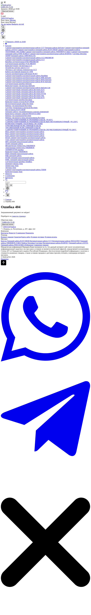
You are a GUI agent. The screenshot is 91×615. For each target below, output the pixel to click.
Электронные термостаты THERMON (19, 148)
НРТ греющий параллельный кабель (19, 142)
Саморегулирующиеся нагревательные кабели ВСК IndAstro (28, 82)
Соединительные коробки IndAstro (18, 84)
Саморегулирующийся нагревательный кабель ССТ (25, 60)
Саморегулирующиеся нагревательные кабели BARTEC (50, 54)
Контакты (9, 178)
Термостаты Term (11, 166)
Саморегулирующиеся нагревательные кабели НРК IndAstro (28, 78)
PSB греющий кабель (13, 156)
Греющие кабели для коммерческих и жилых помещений (27, 112)
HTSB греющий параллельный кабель (19, 158)
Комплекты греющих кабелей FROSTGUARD (23, 114)
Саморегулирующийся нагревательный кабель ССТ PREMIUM (29, 58)
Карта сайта (25, 237)
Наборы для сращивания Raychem (18, 116)
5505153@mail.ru (7, 18)
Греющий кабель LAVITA (78, 243)
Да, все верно (6, 24)
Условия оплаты (51, 237)
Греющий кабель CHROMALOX (23, 56)
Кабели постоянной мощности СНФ (19, 72)
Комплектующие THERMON (16, 152)
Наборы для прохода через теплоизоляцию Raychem (25, 118)
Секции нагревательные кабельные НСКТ (21, 74)
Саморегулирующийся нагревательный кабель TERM (25, 170)
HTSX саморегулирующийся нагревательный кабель (25, 138)
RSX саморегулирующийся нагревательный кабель (24, 134)
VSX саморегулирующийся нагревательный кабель (24, 140)
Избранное (29, 245)
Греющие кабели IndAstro (54, 48)
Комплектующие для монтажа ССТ (18, 66)
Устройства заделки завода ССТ (17, 68)
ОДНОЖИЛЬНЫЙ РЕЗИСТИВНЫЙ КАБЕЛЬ (23, 126)
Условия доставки (37, 237)
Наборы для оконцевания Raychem (18, 106)
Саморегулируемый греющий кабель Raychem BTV (25, 92)
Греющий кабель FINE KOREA (13, 245)
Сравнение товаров (41, 245)
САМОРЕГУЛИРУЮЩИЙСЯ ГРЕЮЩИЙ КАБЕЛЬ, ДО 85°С (29, 120)
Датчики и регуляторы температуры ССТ (21, 70)
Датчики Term (10, 168)
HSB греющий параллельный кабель (19, 154)
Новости (8, 174)
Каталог (8, 46)
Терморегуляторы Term (14, 164)
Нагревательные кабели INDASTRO (66, 241)
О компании (10, 176)
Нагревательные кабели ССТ (41, 241)
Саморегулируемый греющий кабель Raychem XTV (25, 90)
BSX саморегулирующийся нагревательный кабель (24, 132)
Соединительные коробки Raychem (18, 100)
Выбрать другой (18, 24)
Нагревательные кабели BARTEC (55, 243)
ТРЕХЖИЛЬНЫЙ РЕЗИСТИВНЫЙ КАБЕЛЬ (22, 128)
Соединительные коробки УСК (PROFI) (20, 64)
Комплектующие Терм (13, 172)
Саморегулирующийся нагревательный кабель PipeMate (26, 76)
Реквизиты (30, 233)
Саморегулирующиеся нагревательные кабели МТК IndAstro (28, 80)
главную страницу (19, 216)
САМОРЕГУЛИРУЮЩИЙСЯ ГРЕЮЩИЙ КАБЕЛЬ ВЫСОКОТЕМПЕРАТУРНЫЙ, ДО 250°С (41, 122)
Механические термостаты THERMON (20, 146)
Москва (13, 20)
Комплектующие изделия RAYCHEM (19, 102)
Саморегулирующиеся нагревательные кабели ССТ (24, 48)
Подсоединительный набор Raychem (19, 104)
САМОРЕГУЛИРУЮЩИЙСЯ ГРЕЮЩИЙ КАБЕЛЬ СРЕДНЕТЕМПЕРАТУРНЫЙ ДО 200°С (40, 130)
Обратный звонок (7, 11)
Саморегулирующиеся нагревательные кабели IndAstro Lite (27, 88)
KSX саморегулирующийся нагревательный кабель (24, 136)
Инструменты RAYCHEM (15, 110)
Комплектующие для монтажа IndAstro (20, 86)
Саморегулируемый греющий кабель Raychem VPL (24, 96)
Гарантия (17, 237)
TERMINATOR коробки (14, 150)
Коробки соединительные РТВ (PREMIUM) (22, 62)
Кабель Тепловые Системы (32, 243)
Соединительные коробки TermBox (18, 162)
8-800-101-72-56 (7, 7)
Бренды (4, 241)
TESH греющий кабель (14, 144)
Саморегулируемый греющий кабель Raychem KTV (25, 98)
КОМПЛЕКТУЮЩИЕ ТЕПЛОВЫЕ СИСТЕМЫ (24, 124)
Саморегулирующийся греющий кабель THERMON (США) (48, 52)
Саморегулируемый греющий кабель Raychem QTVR (25, 94)
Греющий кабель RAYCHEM (18, 241)
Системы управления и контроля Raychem (21, 108)
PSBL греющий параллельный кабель (19, 160)
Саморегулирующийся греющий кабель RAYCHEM (37, 50)
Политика (4, 259)
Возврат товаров (7, 237)
